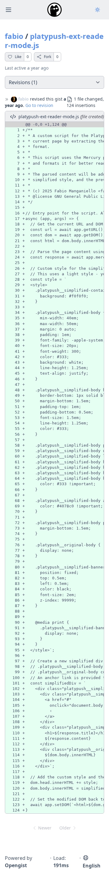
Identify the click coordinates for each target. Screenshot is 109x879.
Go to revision (39, 105)
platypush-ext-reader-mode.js (54, 40)
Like (18, 56)
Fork (47, 56)
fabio (14, 36)
